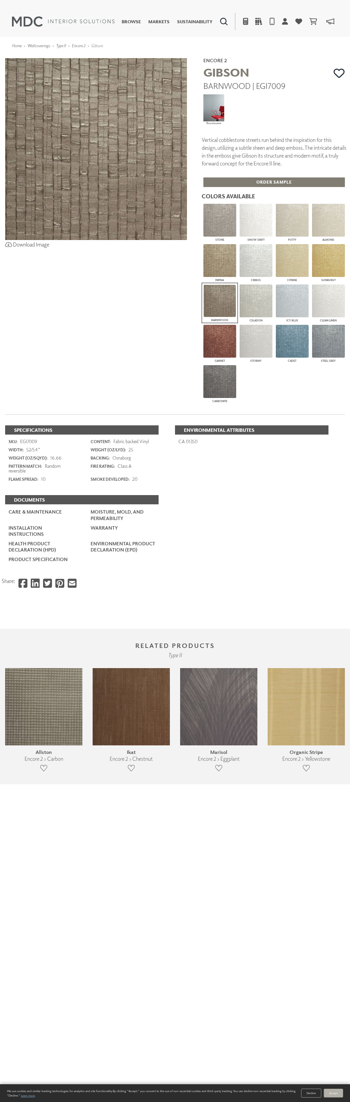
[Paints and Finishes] (249, 56)
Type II (61, 45)
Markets (159, 21)
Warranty (104, 528)
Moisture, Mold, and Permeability (117, 515)
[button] (339, 73)
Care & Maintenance (35, 512)
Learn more (28, 1095)
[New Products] (74, 56)
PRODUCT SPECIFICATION (38, 559)
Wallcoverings (38, 45)
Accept (333, 1093)
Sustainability (195, 21)
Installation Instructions (26, 531)
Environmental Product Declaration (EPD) (123, 547)
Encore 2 (78, 45)
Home (17, 45)
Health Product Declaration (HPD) (32, 547)
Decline (311, 1093)
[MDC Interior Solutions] (63, 21)
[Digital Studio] (148, 56)
